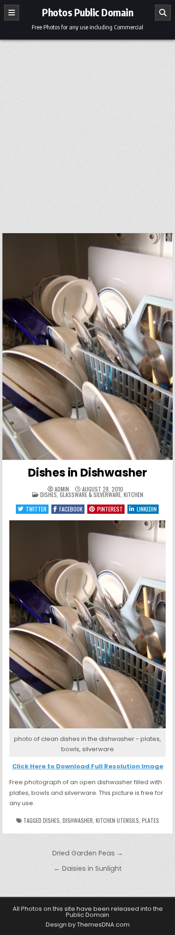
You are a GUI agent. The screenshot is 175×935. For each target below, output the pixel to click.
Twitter (36, 509)
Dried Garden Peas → (87, 853)
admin (62, 489)
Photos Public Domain (87, 12)
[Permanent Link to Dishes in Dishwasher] (87, 346)
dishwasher (78, 820)
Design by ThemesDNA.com (88, 924)
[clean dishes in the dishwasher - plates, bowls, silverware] (87, 728)
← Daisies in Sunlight (88, 868)
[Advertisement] (87, 131)
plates (150, 820)
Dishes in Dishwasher (87, 472)
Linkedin (147, 509)
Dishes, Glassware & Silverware (80, 494)
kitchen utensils (117, 820)
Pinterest (110, 509)
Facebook (71, 509)
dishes (51, 820)
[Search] (163, 12)
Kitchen (133, 494)
